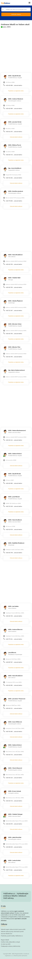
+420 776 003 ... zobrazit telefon (14, 201)
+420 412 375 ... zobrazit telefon (14, 131)
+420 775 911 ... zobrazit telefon (14, 639)
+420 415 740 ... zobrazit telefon (14, 616)
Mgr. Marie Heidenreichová (16, 370)
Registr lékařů (5, 940)
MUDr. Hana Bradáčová (15, 254)
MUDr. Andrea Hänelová (15, 99)
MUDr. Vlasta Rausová (15, 768)
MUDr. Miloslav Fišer (14, 347)
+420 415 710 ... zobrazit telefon (14, 754)
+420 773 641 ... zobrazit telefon (14, 870)
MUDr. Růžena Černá (14, 145)
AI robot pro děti (5, 944)
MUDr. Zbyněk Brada (14, 75)
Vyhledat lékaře (16, 14)
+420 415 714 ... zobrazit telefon (14, 154)
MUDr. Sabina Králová (15, 453)
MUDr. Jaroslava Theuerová (16, 698)
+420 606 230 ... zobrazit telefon (14, 847)
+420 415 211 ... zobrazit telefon (14, 708)
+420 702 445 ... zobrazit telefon (14, 731)
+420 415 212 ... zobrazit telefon (14, 440)
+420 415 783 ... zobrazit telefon (14, 264)
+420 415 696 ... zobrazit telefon (14, 85)
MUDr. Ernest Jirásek (14, 791)
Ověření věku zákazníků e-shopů (10, 942)
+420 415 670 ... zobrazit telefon (14, 824)
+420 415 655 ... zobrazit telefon (14, 685)
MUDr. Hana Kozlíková (15, 520)
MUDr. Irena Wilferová (15, 722)
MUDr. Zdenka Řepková (15, 301)
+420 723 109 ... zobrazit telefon (14, 506)
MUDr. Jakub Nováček (14, 837)
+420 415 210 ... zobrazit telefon (14, 777)
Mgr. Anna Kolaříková (14, 168)
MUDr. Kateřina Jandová (15, 191)
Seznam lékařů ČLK (6, 933)
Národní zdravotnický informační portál (12, 931)
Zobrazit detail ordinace (16, 137)
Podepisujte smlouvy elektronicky (10, 946)
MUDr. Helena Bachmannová (17, 430)
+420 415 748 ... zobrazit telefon (14, 552)
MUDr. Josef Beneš (14, 496)
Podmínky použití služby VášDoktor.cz (12, 936)
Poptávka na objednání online (16, 91)
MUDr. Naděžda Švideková (16, 543)
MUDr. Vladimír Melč (14, 277)
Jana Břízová (12, 652)
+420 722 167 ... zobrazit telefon (14, 310)
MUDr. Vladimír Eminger (15, 814)
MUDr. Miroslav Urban (14, 324)
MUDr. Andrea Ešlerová (15, 629)
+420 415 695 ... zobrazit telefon (14, 483)
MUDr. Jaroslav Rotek (14, 122)
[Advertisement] (16, 48)
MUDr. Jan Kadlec (13, 606)
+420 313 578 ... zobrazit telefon (14, 529)
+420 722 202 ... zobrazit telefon (14, 178)
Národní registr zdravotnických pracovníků (13, 929)
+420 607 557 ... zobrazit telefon (14, 662)
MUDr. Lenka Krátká (14, 860)
